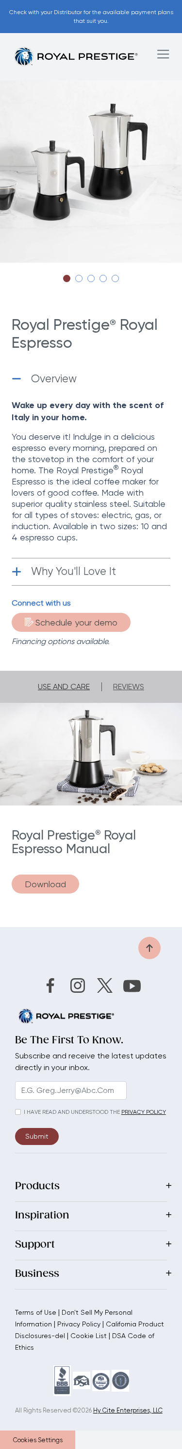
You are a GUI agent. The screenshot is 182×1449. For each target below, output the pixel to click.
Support (35, 1245)
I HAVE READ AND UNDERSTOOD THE (72, 1112)
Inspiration (42, 1216)
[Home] (76, 56)
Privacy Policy (78, 1324)
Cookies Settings (38, 1440)
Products (37, 1186)
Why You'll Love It (73, 571)
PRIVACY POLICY (143, 1112)
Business (37, 1274)
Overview (54, 379)
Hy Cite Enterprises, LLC (128, 1410)
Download (45, 884)
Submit (37, 1136)
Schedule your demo (76, 622)
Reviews (128, 686)
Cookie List (88, 1336)
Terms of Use (35, 1312)
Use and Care (64, 686)
